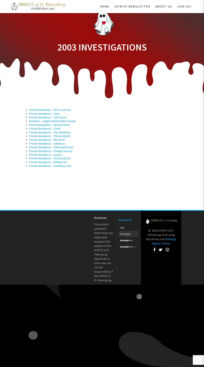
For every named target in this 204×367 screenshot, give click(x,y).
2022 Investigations (127, 228)
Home (104, 6)
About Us (163, 6)
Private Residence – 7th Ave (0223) (49, 158)
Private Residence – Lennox (45, 154)
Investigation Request (126, 241)
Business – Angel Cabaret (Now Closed (52, 121)
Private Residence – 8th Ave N (47, 140)
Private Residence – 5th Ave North (49, 125)
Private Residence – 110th (44, 128)
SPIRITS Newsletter (132, 6)
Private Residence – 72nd (44, 114)
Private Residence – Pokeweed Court (51, 147)
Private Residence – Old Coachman (50, 110)
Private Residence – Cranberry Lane (50, 166)
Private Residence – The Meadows (49, 132)
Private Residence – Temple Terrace (50, 151)
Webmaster (125, 220)
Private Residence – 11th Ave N (47, 117)
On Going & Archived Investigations (127, 235)
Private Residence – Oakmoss (47, 143)
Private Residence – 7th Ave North (49, 136)
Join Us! (184, 6)
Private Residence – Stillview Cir (48, 162)
